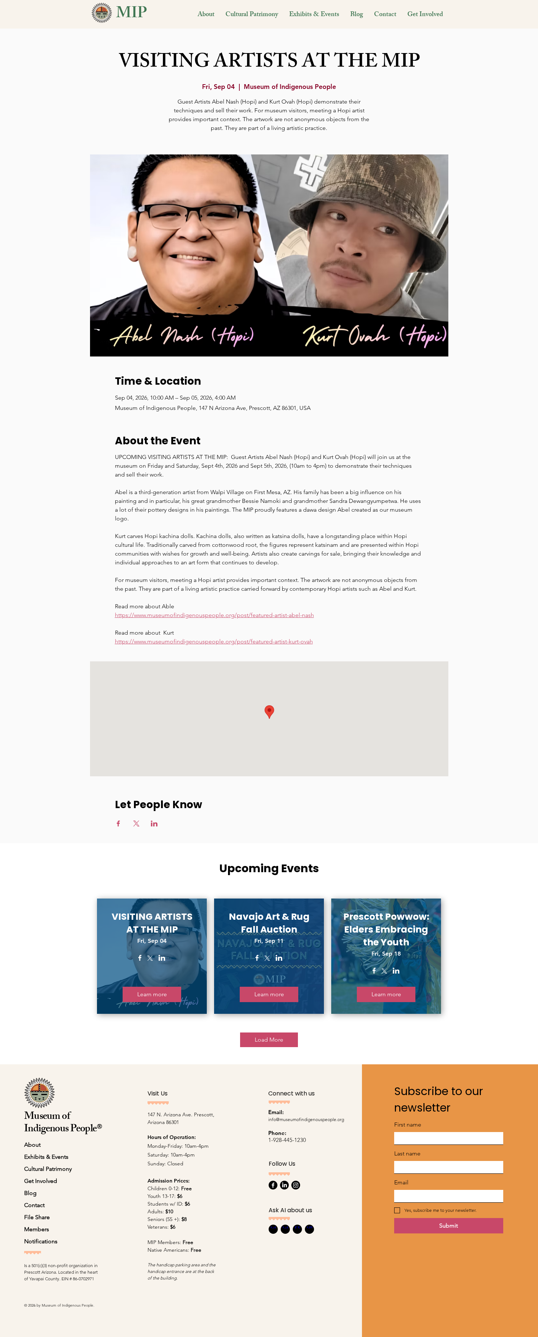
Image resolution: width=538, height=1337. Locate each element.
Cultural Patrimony (48, 1168)
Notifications (40, 1241)
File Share (37, 1217)
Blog (30, 1193)
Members (36, 1229)
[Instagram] (295, 1185)
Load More (269, 1039)
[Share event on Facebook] (118, 823)
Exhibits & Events (46, 1156)
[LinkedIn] (284, 1185)
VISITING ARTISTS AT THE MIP (152, 923)
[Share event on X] (136, 823)
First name (407, 1124)
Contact (34, 1205)
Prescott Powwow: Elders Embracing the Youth (386, 929)
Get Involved (40, 1180)
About (32, 1144)
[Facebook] (273, 1185)
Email (401, 1182)
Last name (407, 1153)
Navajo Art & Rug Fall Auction (269, 923)
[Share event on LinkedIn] (154, 823)
